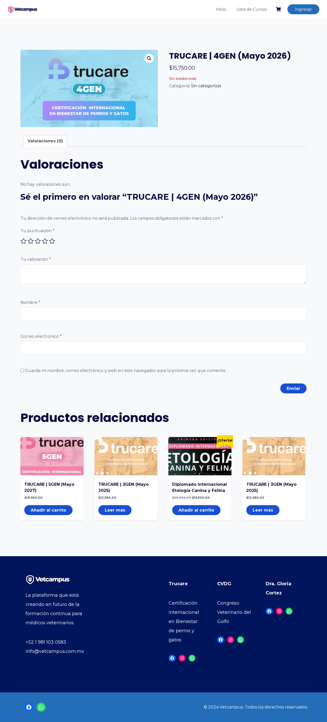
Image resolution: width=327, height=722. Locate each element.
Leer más (115, 510)
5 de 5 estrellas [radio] (52, 241)
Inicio (221, 9)
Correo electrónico (41, 336)
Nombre (30, 302)
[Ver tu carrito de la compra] (279, 9)
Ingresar (303, 9)
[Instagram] (182, 658)
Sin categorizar (206, 85)
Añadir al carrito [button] (48, 510)
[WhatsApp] (192, 658)
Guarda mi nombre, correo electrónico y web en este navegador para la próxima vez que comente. (125, 370)
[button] (149, 58)
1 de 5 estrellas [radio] (23, 241)
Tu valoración (35, 259)
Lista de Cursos (252, 9)
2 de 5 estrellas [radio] (31, 241)
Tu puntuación (37, 230)
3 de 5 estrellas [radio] (38, 241)
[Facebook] (172, 658)
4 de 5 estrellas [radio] (45, 241)
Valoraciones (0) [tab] (45, 141)
